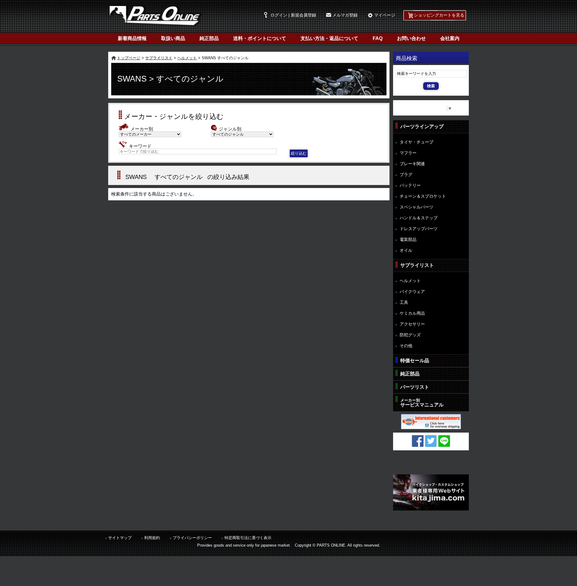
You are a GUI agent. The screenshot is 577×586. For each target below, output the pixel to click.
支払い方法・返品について (329, 38)
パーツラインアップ (422, 126)
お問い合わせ (411, 38)
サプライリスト (158, 58)
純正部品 (209, 38)
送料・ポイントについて (259, 38)
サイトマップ (120, 537)
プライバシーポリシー (192, 537)
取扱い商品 (173, 38)
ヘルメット (187, 58)
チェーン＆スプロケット (423, 196)
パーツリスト (414, 387)
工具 (404, 302)
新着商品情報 (132, 38)
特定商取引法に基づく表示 (247, 537)
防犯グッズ (410, 335)
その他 (406, 346)
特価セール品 (414, 360)
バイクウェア (412, 291)
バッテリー (410, 185)
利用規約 (152, 537)
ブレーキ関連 (412, 164)
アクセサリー (412, 324)
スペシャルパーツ (416, 207)
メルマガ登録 (345, 15)
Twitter (431, 441)
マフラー (408, 153)
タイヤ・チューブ (416, 142)
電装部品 (408, 239)
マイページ (384, 15)
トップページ (128, 58)
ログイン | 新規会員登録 (293, 15)
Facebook (418, 441)
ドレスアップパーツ (419, 229)
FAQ (378, 38)
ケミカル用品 (412, 313)
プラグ (406, 174)
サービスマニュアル (422, 402)
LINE (444, 441)
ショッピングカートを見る (439, 15)
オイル (406, 250)
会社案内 (449, 38)
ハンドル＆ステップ (419, 218)
